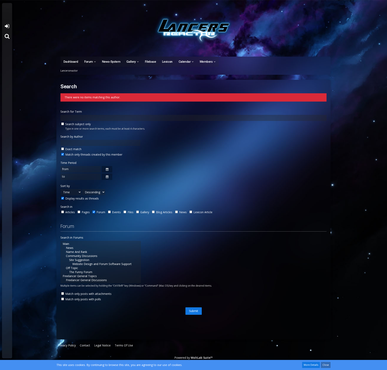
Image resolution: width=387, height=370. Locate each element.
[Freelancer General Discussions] (100, 280)
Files (130, 212)
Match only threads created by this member (93, 154)
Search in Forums (71, 237)
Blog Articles (163, 212)
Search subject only (77, 124)
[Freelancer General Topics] (100, 276)
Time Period (68, 163)
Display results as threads (81, 198)
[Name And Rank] (100, 252)
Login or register (7, 26)
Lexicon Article (202, 212)
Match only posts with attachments (87, 294)
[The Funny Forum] (100, 272)
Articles (69, 212)
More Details (311, 365)
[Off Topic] (100, 268)
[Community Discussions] (100, 256)
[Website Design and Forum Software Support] (100, 264)
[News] (100, 248)
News (182, 212)
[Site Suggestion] (100, 260)
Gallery (144, 212)
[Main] (100, 244)
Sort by (65, 186)
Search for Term (71, 111)
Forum (100, 212)
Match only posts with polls (82, 299)
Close (325, 365)
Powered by (193, 358)
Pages (85, 212)
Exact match (72, 149)
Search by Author (71, 136)
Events (116, 212)
